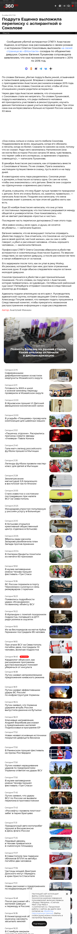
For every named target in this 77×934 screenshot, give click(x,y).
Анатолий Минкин (20, 310)
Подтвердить (39, 924)
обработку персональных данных (42, 912)
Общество (6, 33)
